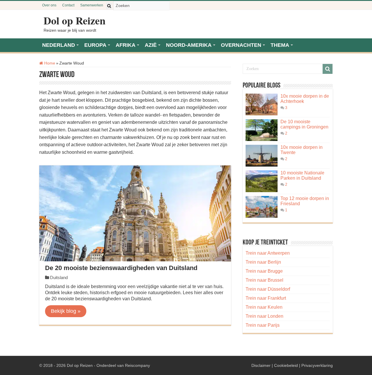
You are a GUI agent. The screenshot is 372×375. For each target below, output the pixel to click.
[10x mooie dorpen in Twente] (262, 156)
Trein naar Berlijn (263, 262)
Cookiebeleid (286, 365)
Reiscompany (137, 365)
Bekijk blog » (66, 311)
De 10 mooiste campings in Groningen (304, 124)
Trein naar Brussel (264, 280)
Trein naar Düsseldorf (268, 289)
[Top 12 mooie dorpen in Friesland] (262, 207)
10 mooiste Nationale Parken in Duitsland (302, 175)
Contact (68, 5)
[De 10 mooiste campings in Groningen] (262, 130)
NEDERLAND (58, 45)
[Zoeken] (109, 6)
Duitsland (59, 277)
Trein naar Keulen (264, 307)
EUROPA (95, 45)
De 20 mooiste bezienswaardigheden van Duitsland (121, 268)
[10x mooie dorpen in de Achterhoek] (262, 104)
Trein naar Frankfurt (266, 298)
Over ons (49, 5)
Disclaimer (261, 365)
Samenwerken (91, 5)
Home (49, 63)
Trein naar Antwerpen (268, 253)
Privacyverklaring (317, 365)
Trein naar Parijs (263, 325)
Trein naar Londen (264, 316)
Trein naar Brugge (264, 271)
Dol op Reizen (74, 20)
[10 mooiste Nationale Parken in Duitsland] (262, 181)
